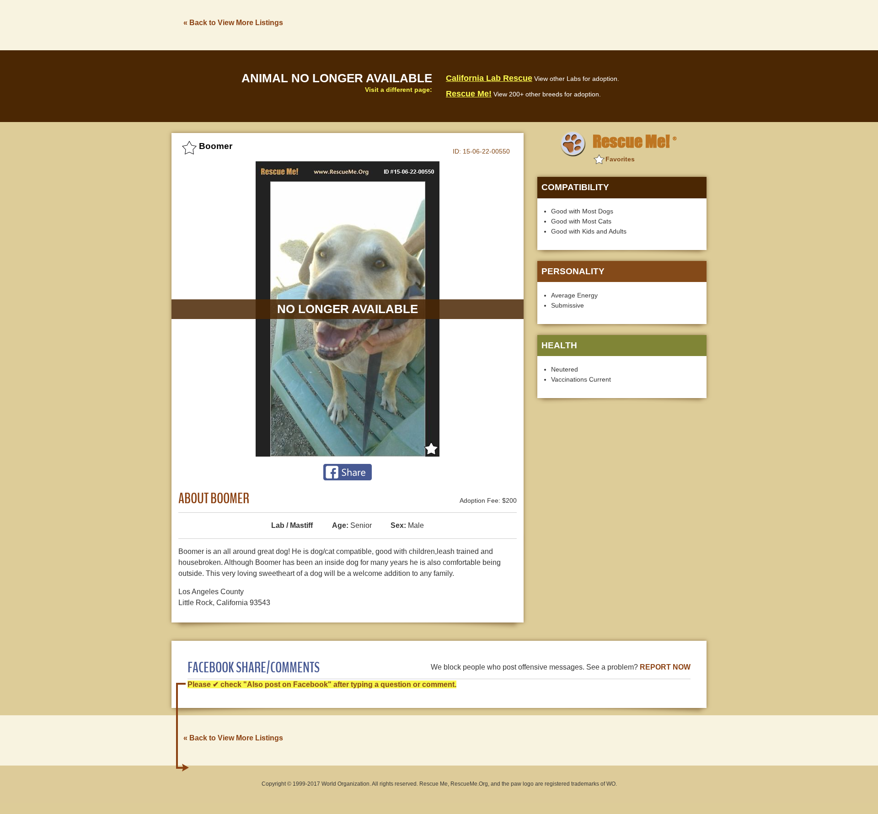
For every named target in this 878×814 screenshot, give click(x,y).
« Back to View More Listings (233, 23)
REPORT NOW (665, 667)
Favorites (620, 159)
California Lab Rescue (489, 78)
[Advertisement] (540, 24)
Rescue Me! (469, 93)
